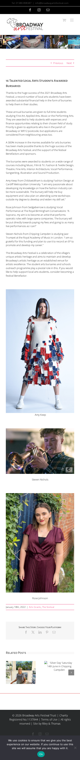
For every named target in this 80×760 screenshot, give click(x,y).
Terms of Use (49, 719)
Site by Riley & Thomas (47, 723)
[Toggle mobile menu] (72, 20)
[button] (9, 672)
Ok (41, 754)
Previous (58, 63)
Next (69, 63)
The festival (48, 607)
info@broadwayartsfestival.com (52, 3)
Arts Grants (35, 607)
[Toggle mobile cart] (64, 20)
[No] (75, 748)
